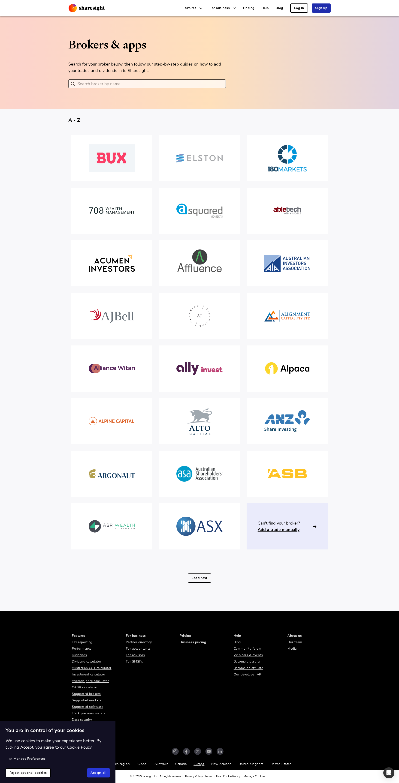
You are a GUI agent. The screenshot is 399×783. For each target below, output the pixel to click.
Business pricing (193, 642)
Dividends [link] (79, 655)
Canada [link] (181, 764)
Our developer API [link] (248, 674)
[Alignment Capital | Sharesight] (287, 316)
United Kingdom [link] (251, 764)
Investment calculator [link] (88, 674)
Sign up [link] (321, 8)
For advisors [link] (135, 655)
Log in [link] (299, 8)
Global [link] (142, 764)
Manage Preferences (29, 758)
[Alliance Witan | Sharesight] (111, 368)
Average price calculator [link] (90, 681)
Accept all (98, 773)
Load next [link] (199, 578)
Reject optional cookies (28, 773)
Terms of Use (213, 776)
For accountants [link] (138, 648)
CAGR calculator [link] (84, 687)
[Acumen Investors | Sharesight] (111, 263)
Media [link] (292, 648)
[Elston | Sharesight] (199, 158)
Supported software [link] (87, 707)
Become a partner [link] (247, 661)
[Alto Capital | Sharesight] (199, 421)
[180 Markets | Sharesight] (287, 158)
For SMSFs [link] (134, 661)
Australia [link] (161, 764)
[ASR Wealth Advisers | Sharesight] (111, 526)
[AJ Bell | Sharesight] (111, 316)
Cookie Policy (231, 776)
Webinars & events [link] (248, 655)
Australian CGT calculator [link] (92, 668)
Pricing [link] (248, 8)
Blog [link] (279, 8)
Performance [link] (81, 648)
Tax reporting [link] (82, 642)
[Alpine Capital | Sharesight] (111, 421)
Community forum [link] (248, 648)
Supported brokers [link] (86, 694)
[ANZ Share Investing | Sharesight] (287, 421)
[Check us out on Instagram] (175, 751)
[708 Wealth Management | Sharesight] (111, 211)
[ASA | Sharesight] (199, 474)
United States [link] (281, 764)
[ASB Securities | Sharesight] (287, 474)
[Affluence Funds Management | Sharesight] (199, 263)
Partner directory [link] (139, 642)
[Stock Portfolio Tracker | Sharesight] (86, 8)
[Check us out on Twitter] (197, 751)
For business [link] (136, 635)
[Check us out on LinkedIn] (220, 751)
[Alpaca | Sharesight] (287, 368)
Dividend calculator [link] (86, 661)
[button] (388, 772)
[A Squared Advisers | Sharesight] (199, 211)
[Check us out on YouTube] (209, 751)
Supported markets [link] (87, 700)
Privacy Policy (194, 776)
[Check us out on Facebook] (186, 751)
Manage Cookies (255, 776)
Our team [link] (294, 642)
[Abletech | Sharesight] (287, 211)
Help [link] (265, 8)
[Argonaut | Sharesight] (111, 474)
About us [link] (294, 635)
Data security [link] (82, 719)
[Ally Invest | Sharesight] (199, 368)
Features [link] (78, 635)
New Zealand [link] (221, 764)
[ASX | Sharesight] (199, 526)
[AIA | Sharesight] (287, 263)
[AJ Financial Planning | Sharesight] (199, 316)
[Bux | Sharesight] (111, 158)
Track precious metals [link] (88, 713)
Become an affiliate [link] (248, 668)
